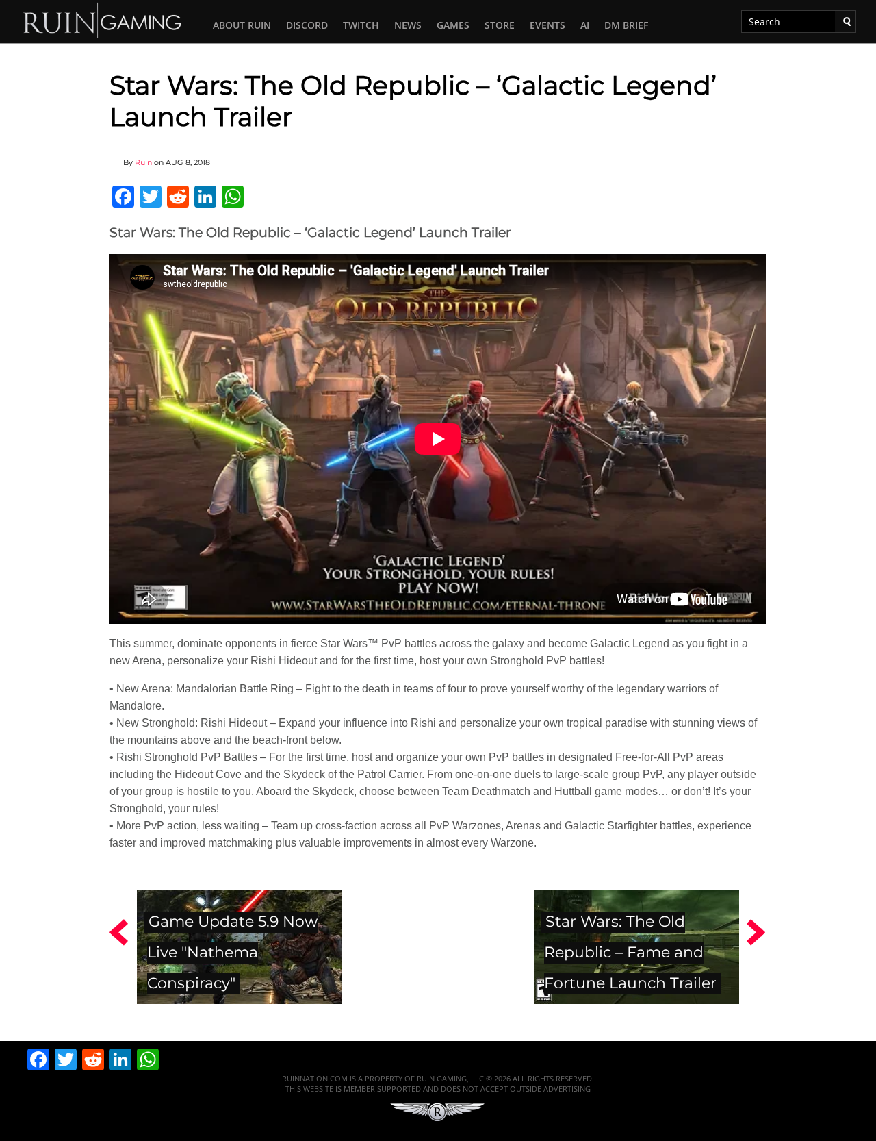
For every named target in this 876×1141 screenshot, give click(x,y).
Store (500, 25)
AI (584, 25)
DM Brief (626, 25)
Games (453, 25)
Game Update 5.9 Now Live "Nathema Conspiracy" (232, 952)
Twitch (361, 25)
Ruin (143, 162)
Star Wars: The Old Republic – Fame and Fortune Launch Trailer (630, 952)
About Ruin (242, 25)
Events (547, 25)
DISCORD (307, 25)
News (408, 25)
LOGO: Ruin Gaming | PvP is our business (102, 19)
